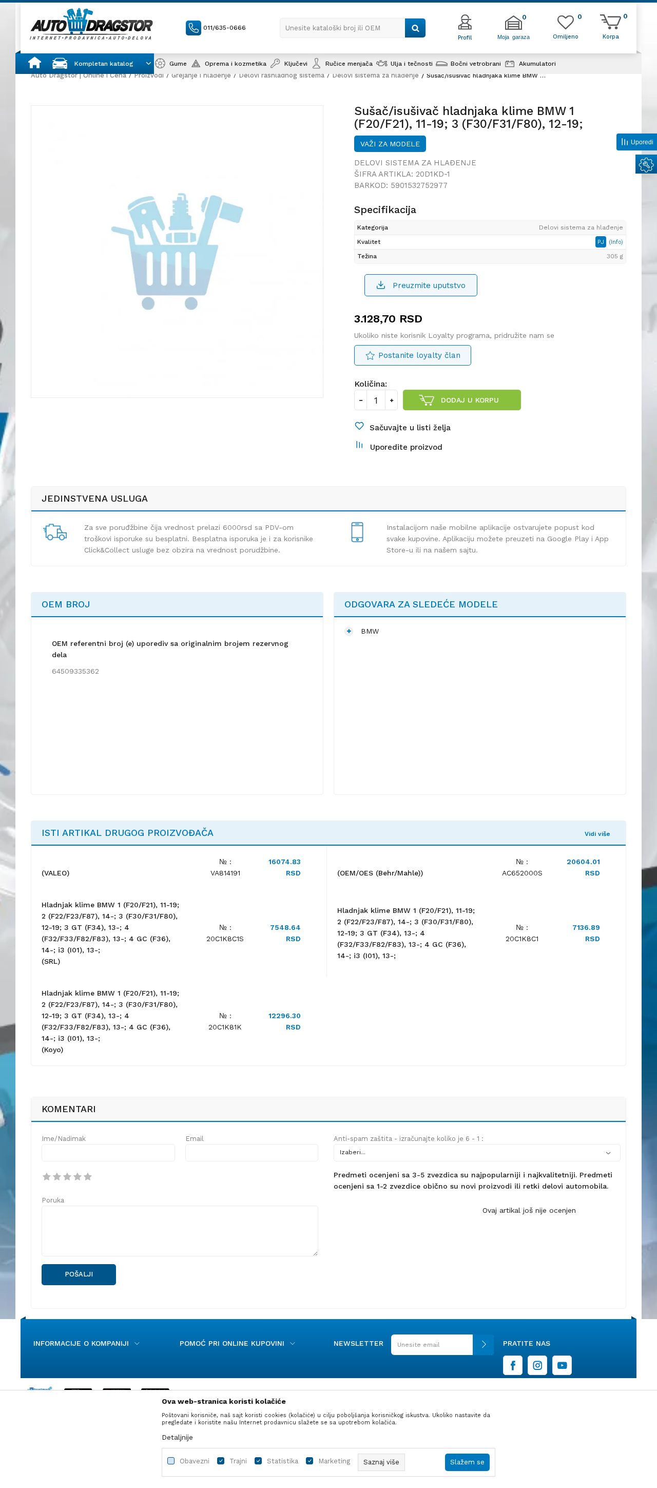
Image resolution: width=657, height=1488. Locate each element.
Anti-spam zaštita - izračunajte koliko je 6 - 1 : (409, 1138)
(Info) (616, 242)
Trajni (238, 1461)
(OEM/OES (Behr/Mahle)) (380, 873)
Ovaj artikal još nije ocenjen (529, 1210)
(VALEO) (55, 873)
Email (194, 1138)
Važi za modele (390, 144)
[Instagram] (537, 1365)
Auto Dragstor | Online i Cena (78, 75)
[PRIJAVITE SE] (442, 1348)
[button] (353, 28)
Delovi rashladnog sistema (281, 75)
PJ (601, 241)
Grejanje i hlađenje (201, 75)
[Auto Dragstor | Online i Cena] (91, 24)
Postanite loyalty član (419, 355)
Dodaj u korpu (470, 400)
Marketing (334, 1461)
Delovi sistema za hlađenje (375, 75)
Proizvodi (149, 75)
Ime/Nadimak (64, 1138)
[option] (177, 251)
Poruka (53, 1200)
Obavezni (194, 1461)
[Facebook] (513, 1365)
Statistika (282, 1461)
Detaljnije (177, 1437)
